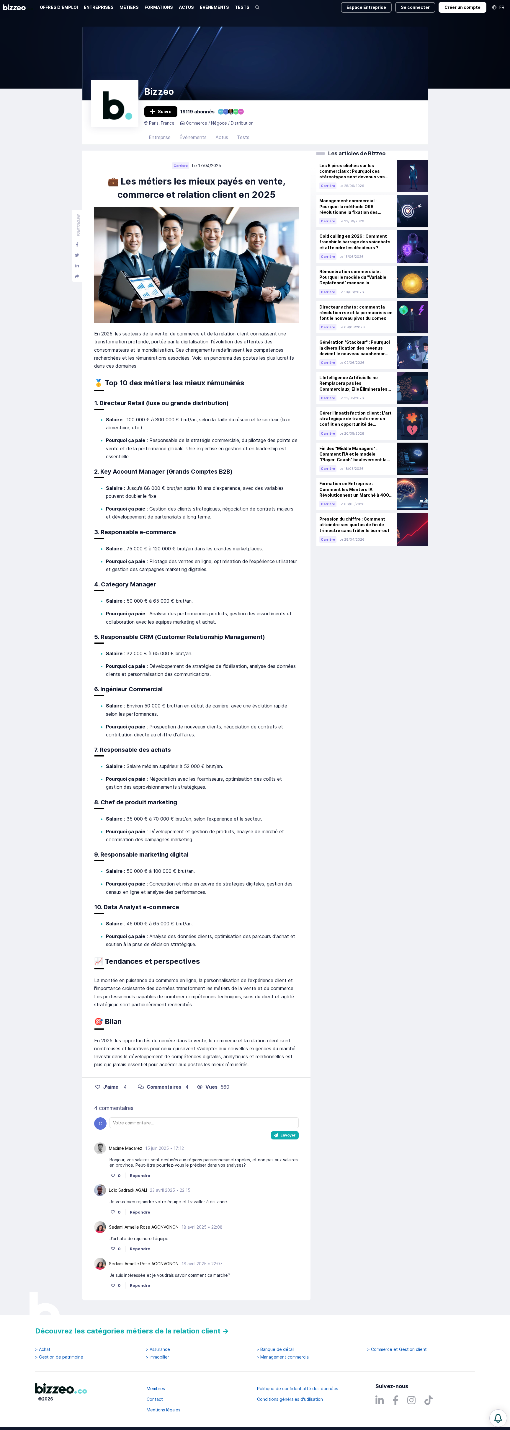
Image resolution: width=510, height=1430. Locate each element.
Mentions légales (163, 1409)
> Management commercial (283, 1357)
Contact (155, 1399)
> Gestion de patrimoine (59, 1357)
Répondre (140, 1175)
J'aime (110, 1087)
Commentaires (164, 1087)
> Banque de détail (275, 1349)
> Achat (42, 1349)
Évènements (193, 137)
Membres (156, 1388)
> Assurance (158, 1349)
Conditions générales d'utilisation (290, 1399)
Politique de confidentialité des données (297, 1388)
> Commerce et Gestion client (397, 1349)
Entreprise (160, 137)
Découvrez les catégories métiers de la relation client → (132, 1331)
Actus (221, 137)
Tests (243, 137)
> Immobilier (157, 1357)
